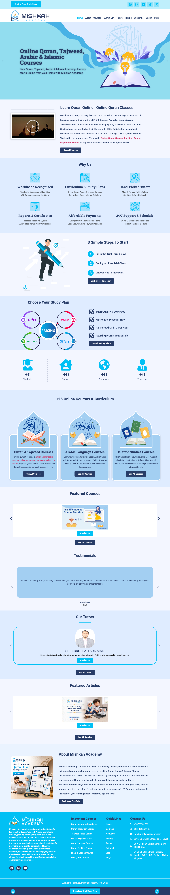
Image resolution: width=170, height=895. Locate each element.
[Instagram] (136, 4)
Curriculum (109, 18)
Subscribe (139, 18)
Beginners (65, 142)
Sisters (75, 142)
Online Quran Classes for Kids (116, 138)
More (156, 18)
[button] (3, 61)
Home (80, 18)
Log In (149, 18)
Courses (97, 18)
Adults (137, 138)
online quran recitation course (32, 460)
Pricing (128, 18)
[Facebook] (130, 4)
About (88, 18)
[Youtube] (143, 4)
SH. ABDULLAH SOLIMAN (85, 651)
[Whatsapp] (18, 868)
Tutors (119, 18)
